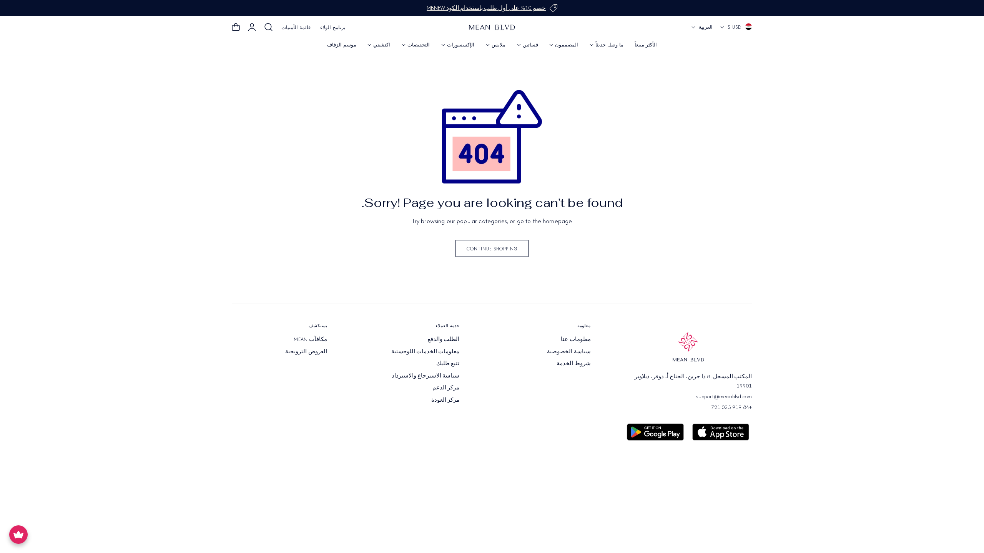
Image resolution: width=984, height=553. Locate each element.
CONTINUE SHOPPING (492, 248)
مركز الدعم (445, 387)
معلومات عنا (575, 339)
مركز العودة (445, 399)
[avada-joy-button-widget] (18, 534)
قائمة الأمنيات (296, 27)
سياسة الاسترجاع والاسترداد (426, 375)
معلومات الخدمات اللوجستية (425, 351)
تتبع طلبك (447, 363)
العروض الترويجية (306, 351)
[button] (268, 27)
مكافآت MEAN (310, 339)
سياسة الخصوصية (568, 351)
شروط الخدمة (573, 363)
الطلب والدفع (443, 339)
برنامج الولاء (333, 27)
